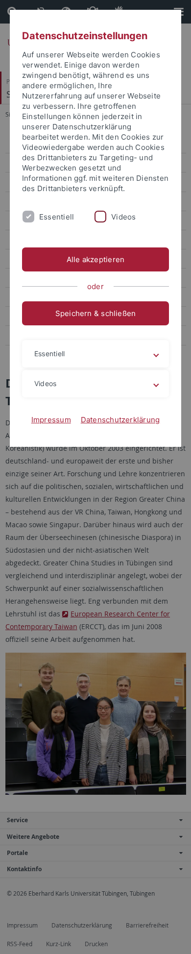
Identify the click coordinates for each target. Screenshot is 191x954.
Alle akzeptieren (96, 259)
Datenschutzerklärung (120, 419)
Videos (123, 216)
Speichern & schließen (95, 313)
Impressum (51, 419)
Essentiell (56, 216)
